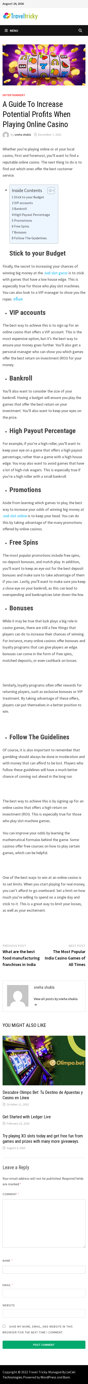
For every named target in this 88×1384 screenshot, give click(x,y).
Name (8, 1261)
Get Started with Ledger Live (27, 1116)
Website (9, 1305)
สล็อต (18, 299)
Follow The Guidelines (30, 238)
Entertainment (14, 95)
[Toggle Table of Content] (49, 190)
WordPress (48, 1377)
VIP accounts (23, 203)
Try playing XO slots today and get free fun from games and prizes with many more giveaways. (43, 1138)
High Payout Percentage (32, 214)
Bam (66, 1377)
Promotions (23, 220)
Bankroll (20, 208)
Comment (11, 1194)
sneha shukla (23, 134)
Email (8, 1285)
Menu (14, 30)
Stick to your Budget (29, 197)
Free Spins (21, 226)
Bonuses (20, 232)
